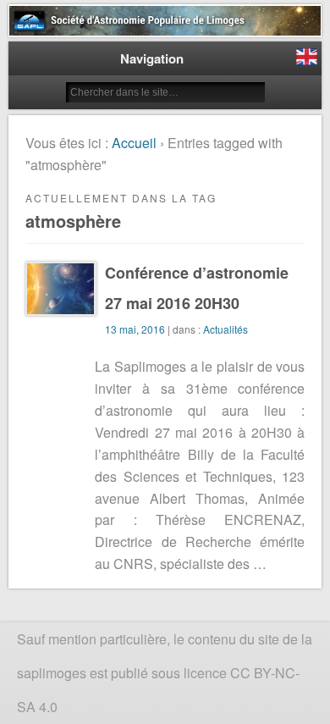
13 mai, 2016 (135, 329)
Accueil (134, 142)
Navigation (152, 58)
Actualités (225, 329)
